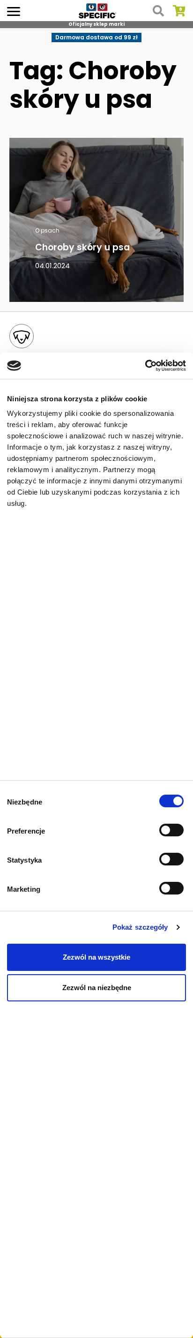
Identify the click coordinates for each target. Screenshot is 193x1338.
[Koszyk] (179, 10)
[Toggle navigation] (13, 10)
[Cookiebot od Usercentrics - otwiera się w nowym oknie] (145, 366)
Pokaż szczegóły (140, 927)
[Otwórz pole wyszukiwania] (158, 10)
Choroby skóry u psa (82, 247)
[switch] (172, 831)
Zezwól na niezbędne (96, 988)
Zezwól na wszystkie (96, 957)
